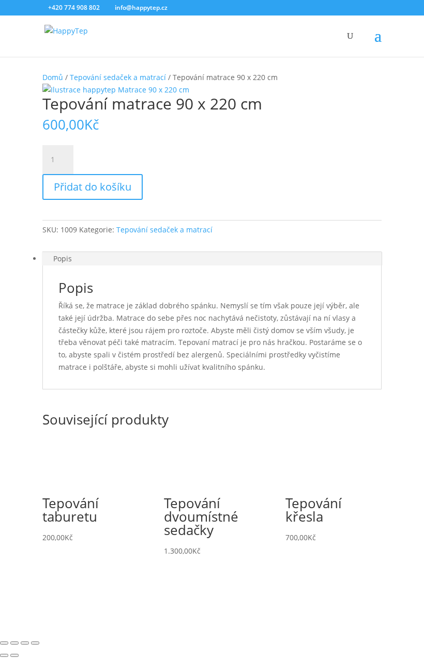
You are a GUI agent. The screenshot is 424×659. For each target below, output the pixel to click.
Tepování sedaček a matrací (118, 77)
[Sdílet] (25, 643)
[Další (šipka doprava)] (14, 655)
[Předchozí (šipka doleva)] (4, 655)
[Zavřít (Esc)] (35, 643)
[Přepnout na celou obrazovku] (14, 643)
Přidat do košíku (92, 187)
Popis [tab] (62, 258)
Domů (52, 77)
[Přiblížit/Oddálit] (4, 643)
